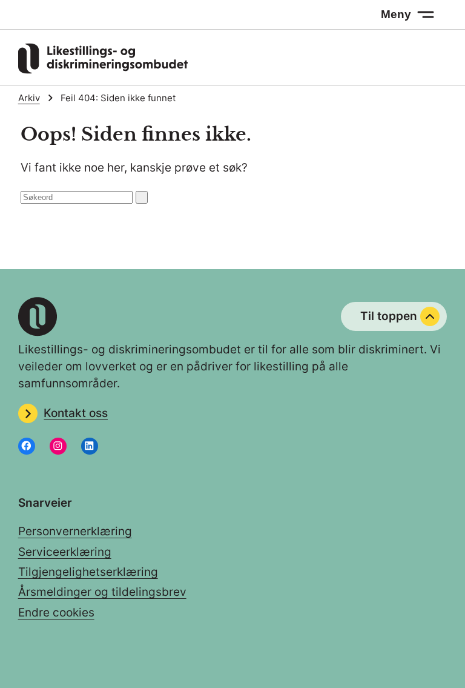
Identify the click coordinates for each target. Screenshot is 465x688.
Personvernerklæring (75, 531)
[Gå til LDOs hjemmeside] (103, 70)
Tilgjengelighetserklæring (88, 572)
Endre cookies (56, 613)
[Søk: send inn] (142, 197)
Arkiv (29, 98)
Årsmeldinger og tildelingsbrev (102, 592)
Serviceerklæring (64, 552)
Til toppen (388, 316)
